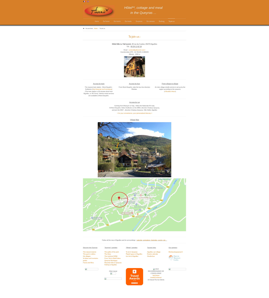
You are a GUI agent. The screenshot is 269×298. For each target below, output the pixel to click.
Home (97, 21)
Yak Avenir (155, 275)
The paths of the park (111, 252)
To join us (172, 21)
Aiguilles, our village (153, 252)
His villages (86, 256)
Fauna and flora (88, 262)
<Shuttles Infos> (170, 91)
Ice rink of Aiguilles (132, 256)
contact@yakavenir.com (136, 50)
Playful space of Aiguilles (134, 254)
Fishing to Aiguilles (110, 265)
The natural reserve (89, 252)
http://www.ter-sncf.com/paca (102, 89)
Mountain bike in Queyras (112, 262)
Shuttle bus (151, 256)
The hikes (107, 254)
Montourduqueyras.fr (176, 252)
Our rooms (117, 21)
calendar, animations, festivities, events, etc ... (152, 240)
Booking (161, 21)
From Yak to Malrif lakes (112, 258)
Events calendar (152, 254)
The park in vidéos (89, 254)
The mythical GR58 (110, 256)
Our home (106, 21)
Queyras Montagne (110, 260)
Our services (151, 21)
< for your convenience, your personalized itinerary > (134, 113)
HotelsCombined (155, 277)
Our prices (139, 21)
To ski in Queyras (131, 252)
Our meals (128, 21)
